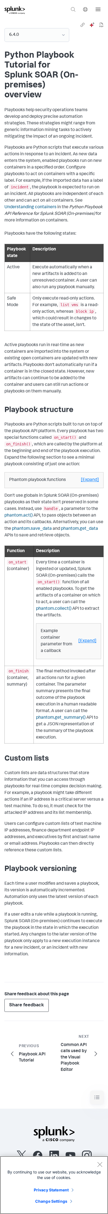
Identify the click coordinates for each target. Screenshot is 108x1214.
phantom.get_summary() (61, 718)
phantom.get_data (79, 529)
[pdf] (101, 25)
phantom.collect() (53, 609)
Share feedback (26, 1005)
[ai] (92, 25)
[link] (82, 25)
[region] (54, 1185)
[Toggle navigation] (97, 1097)
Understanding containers (30, 207)
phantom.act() (18, 516)
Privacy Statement (51, 1190)
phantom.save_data (32, 529)
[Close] (99, 1164)
